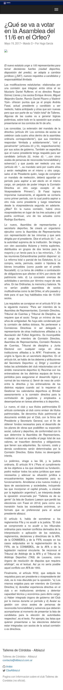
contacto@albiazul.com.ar (17, 660)
